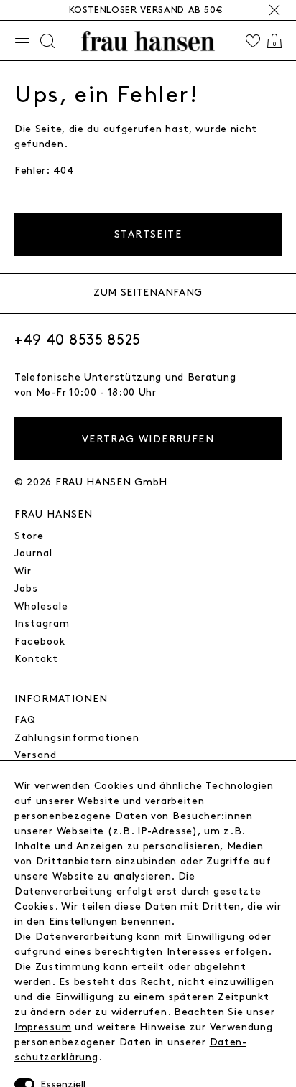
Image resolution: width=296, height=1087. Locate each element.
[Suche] (47, 41)
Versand (35, 755)
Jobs (26, 588)
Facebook (39, 641)
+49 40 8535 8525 (77, 340)
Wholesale (41, 606)
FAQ (25, 719)
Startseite (148, 234)
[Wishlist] (253, 41)
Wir (23, 571)
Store (29, 536)
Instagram (42, 623)
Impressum (42, 1027)
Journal (33, 553)
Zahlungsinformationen (76, 737)
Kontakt (36, 658)
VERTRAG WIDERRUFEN (148, 439)
